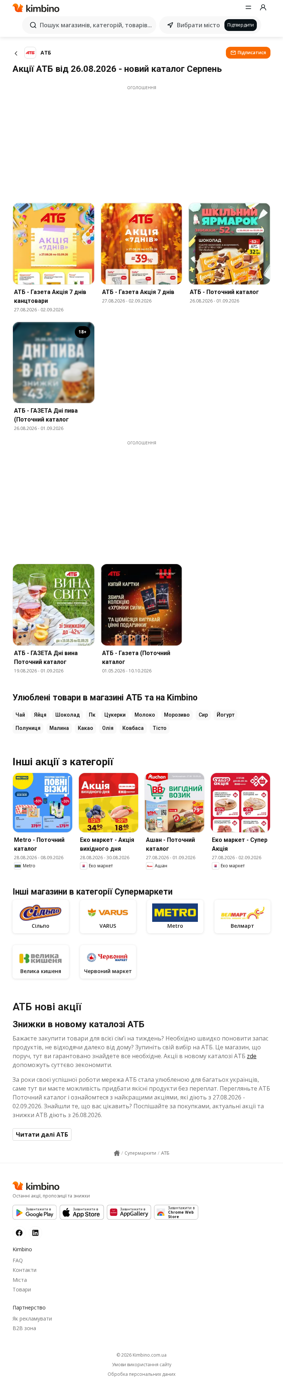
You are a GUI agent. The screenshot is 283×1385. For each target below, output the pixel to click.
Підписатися (252, 52)
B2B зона (24, 1328)
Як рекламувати (32, 1318)
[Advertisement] (141, 142)
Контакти (24, 1269)
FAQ (18, 1260)
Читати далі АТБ (42, 1134)
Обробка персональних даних (141, 1374)
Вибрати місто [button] (198, 25)
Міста (20, 1279)
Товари (22, 1289)
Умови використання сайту (141, 1365)
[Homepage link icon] (117, 1153)
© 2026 (141, 1355)
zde (251, 1056)
